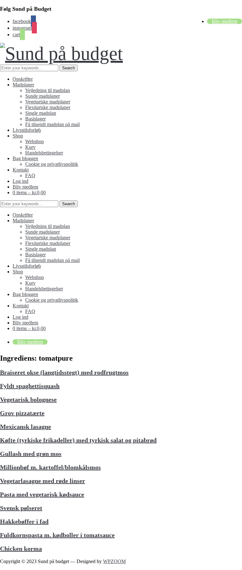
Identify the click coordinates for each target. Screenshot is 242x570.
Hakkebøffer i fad (24, 521)
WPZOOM (114, 561)
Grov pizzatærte (22, 413)
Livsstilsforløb (27, 130)
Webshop (34, 141)
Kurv (30, 147)
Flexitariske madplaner (47, 107)
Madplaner (23, 84)
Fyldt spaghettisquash (30, 385)
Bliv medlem (224, 21)
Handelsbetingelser (44, 152)
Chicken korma (21, 548)
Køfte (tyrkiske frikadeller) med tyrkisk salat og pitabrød (78, 440)
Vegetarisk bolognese (28, 399)
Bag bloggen (25, 158)
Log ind (20, 181)
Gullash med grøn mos (30, 453)
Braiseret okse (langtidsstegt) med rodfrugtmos (64, 372)
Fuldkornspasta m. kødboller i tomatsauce (57, 535)
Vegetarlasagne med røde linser (42, 480)
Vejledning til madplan (47, 90)
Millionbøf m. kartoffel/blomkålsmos (50, 467)
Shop (18, 135)
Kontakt (21, 169)
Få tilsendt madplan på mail (52, 124)
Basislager (35, 118)
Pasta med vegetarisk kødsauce (42, 494)
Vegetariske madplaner (47, 101)
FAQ (30, 175)
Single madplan (40, 113)
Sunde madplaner (42, 96)
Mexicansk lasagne (25, 426)
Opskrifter (23, 79)
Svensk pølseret (21, 507)
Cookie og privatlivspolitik (51, 164)
